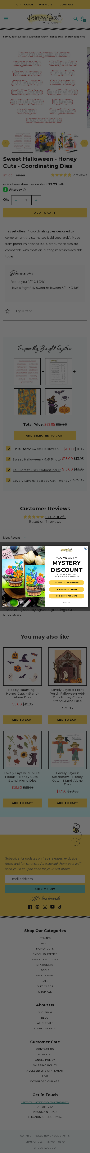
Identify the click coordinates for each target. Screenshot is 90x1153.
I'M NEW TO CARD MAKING (66, 583)
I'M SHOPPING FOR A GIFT (66, 596)
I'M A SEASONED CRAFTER (66, 589)
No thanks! (66, 602)
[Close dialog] (85, 548)
